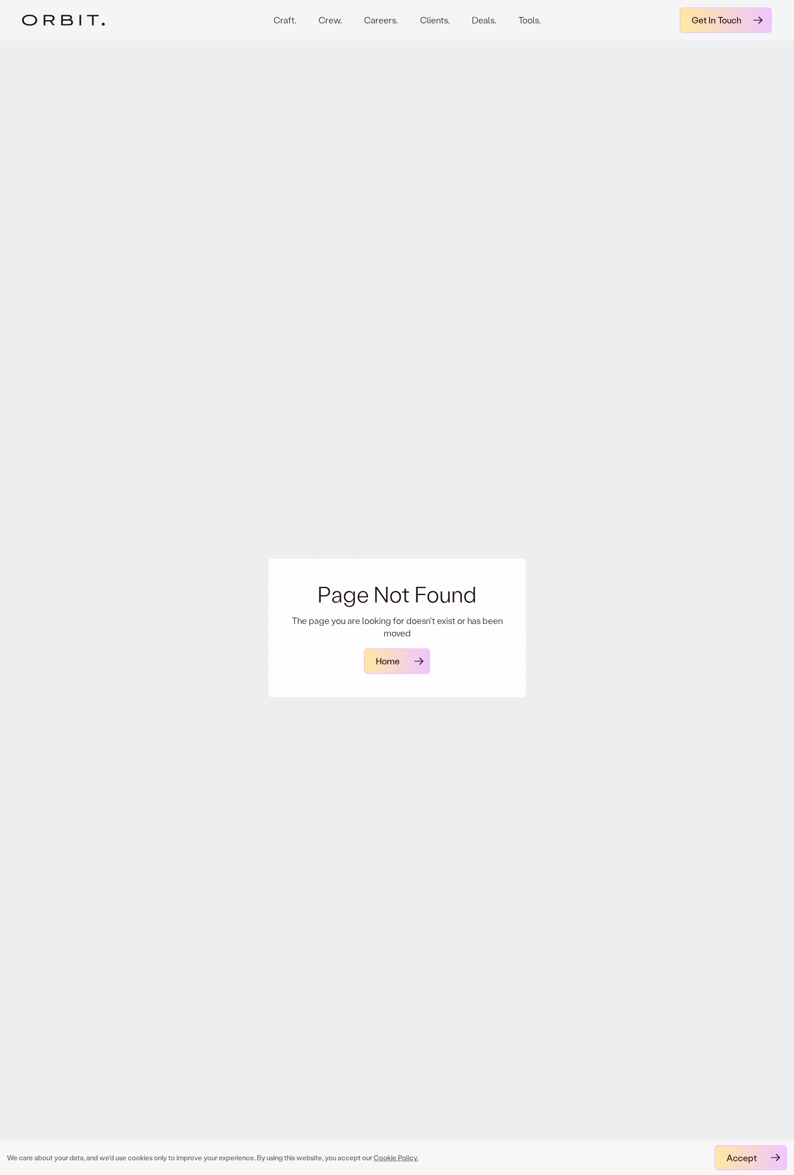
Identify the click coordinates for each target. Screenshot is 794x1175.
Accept (741, 1158)
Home (388, 661)
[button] (529, 28)
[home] (78, 20)
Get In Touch (717, 20)
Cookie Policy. (396, 1157)
